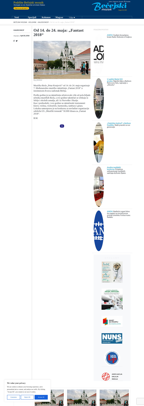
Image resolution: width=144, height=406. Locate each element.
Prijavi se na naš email (21, 8)
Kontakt (121, 1)
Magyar (59, 17)
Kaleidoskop (43, 22)
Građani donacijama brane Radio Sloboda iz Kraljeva (119, 36)
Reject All (27, 397)
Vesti (16, 17)
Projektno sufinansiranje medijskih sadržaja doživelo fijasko (116, 170)
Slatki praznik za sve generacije (119, 125)
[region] (27, 391)
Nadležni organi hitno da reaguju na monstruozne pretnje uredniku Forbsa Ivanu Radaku (118, 214)
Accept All (41, 397)
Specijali (32, 17)
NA (62, 126)
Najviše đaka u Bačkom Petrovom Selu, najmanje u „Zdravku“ (119, 82)
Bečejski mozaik (20, 22)
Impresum (115, 1)
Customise (14, 397)
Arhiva (110, 1)
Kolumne (46, 17)
